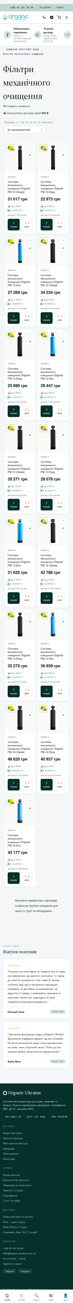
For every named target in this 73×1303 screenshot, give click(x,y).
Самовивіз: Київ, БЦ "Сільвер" (20, 1232)
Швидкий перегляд (20, 166)
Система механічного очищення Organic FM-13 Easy (52, 467)
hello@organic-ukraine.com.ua (19, 1253)
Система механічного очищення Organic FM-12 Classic (52, 280)
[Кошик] (59, 17)
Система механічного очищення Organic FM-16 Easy (52, 747)
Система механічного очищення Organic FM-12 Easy (19, 374)
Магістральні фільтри (15, 1143)
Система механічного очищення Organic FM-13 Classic (19, 467)
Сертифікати (10, 1195)
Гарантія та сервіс (13, 1190)
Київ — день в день (14, 1222)
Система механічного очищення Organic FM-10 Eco (19, 280)
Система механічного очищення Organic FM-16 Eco (19, 840)
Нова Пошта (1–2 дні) (15, 1227)
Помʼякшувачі (10, 1153)
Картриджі (9, 1148)
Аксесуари (9, 1159)
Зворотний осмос (12, 1133)
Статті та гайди (11, 1200)
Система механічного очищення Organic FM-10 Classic (19, 187)
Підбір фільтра (11, 1175)
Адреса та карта (12, 1263)
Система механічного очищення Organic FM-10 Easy (52, 187)
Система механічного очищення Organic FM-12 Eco (52, 374)
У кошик (13, 224)
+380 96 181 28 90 (21, 7)
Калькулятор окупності (16, 1180)
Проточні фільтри (13, 1138)
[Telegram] (51, 17)
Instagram (25, 1271)
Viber (59, 7)
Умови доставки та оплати (18, 1216)
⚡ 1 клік (26, 224)
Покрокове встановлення (17, 1185)
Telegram (45, 7)
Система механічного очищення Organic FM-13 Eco (19, 560)
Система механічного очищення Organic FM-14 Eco (52, 654)
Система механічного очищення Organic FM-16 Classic (19, 747)
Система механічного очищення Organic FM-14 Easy (19, 654)
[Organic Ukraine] (16, 17)
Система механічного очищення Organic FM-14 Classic (52, 560)
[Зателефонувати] (44, 17)
